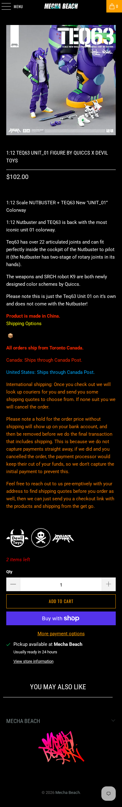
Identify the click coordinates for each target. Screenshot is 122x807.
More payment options (61, 633)
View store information (33, 661)
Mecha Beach (67, 792)
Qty (9, 571)
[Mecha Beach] (61, 6)
